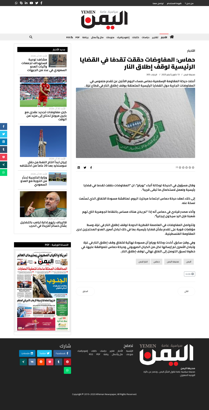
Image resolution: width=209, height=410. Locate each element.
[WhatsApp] (16, 3)
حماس (156, 262)
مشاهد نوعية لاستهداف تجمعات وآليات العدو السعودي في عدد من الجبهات (44, 65)
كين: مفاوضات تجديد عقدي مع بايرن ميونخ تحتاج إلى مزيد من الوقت (46, 115)
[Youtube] (31, 3)
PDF (77, 37)
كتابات (135, 37)
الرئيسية (129, 351)
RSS (68, 37)
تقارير (155, 37)
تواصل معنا (158, 3)
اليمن (188, 262)
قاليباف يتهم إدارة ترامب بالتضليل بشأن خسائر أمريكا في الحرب (43, 224)
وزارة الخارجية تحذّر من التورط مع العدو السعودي (33, 181)
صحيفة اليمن (173, 262)
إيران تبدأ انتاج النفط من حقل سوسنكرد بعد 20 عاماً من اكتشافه (43, 163)
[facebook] (41, 3)
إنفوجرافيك (123, 37)
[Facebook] (91, 167)
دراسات (145, 37)
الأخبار (164, 37)
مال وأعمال (97, 37)
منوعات (110, 37)
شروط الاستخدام (174, 3)
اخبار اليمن (143, 262)
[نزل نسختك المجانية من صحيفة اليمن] (42, 290)
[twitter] (36, 3)
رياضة (85, 37)
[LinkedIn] (26, 3)
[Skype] (21, 3)
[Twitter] (85, 167)
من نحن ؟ (189, 3)
